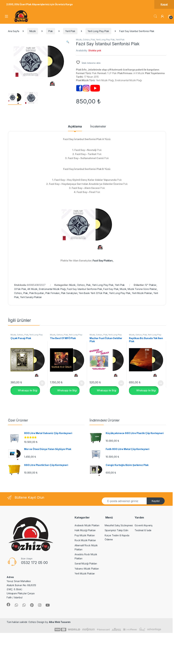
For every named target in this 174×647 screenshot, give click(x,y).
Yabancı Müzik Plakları (87, 568)
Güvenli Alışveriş (143, 525)
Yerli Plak (70, 31)
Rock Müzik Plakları (85, 540)
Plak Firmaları (52, 293)
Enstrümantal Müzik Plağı (52, 289)
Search (155, 16)
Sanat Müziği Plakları (86, 563)
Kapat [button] (164, 4)
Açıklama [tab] (75, 126)
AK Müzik (32, 289)
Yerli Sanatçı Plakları (31, 297)
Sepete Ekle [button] (41, 383)
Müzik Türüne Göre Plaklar (142, 289)
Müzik (32, 31)
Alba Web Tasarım (60, 622)
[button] (67, 42)
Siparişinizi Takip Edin (116, 530)
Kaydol (156, 500)
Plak (50, 31)
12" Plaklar (150, 284)
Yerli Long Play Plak (98, 31)
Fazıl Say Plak (110, 289)
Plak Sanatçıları (69, 293)
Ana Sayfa (13, 31)
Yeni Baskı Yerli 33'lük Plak (93, 293)
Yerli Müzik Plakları (142, 293)
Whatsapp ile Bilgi (27, 390)
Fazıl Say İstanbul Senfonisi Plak (84, 289)
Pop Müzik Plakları (85, 535)
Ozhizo (86, 39)
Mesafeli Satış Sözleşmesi (119, 525)
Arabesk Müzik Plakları (87, 525)
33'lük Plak (20, 289)
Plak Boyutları (36, 293)
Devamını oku (119, 383)
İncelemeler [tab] (98, 126)
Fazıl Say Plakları (102, 260)
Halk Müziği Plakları (85, 530)
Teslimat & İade (143, 530)
